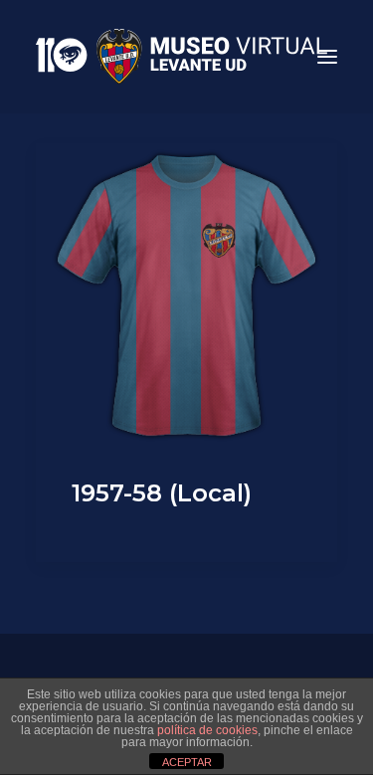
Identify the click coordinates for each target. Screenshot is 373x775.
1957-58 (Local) (162, 493)
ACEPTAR (187, 762)
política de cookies (207, 730)
